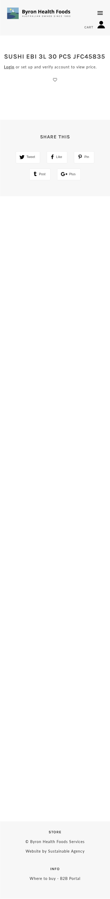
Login (9, 67)
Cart (89, 27)
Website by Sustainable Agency (55, 851)
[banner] (38, 13)
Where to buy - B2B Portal (55, 878)
